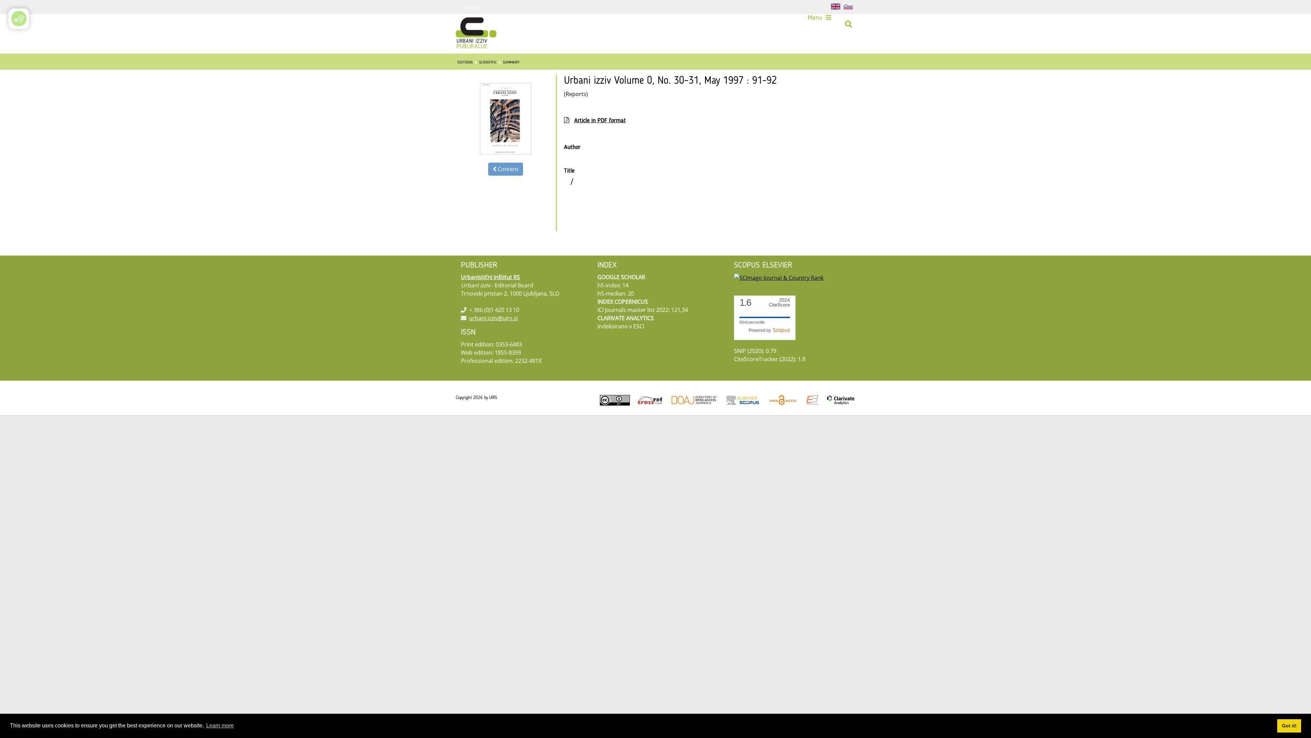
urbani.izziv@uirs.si (493, 318)
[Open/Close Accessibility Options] (19, 18)
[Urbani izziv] (467, 24)
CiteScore (779, 303)
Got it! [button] (1289, 725)
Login (471, 6)
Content (507, 169)
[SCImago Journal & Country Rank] (778, 277)
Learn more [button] (220, 725)
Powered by (761, 330)
